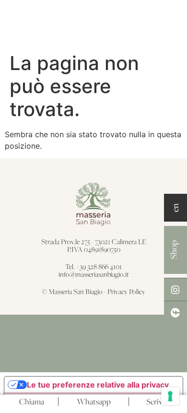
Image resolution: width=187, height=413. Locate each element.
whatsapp (94, 401)
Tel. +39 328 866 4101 (93, 266)
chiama (31, 401)
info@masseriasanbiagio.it (93, 274)
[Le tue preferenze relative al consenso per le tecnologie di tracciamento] (170, 396)
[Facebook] (175, 312)
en (175, 207)
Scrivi (155, 401)
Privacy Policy (126, 291)
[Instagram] (175, 289)
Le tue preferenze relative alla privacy (98, 384)
